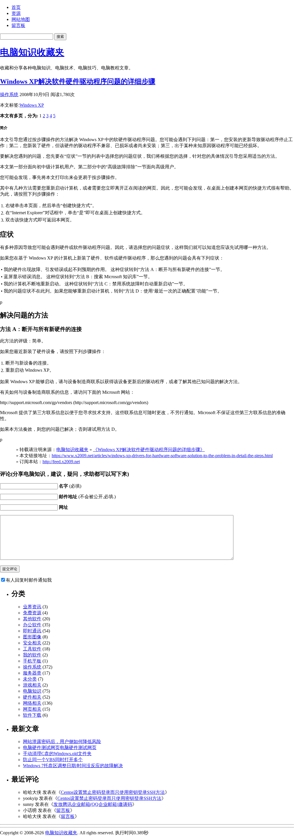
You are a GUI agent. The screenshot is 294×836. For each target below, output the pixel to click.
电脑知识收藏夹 (32, 52)
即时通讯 (32, 630)
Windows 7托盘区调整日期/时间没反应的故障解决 (73, 765)
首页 (16, 7)
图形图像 (32, 636)
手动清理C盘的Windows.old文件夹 (57, 753)
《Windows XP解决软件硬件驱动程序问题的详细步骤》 (149, 449)
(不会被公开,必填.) (87, 496)
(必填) (70, 486)
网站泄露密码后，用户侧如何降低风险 (62, 741)
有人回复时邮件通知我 (29, 580)
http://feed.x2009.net (61, 461)
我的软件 (32, 654)
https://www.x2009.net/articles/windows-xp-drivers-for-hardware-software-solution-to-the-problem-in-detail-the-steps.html (162, 455)
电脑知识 (32, 691)
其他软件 (32, 618)
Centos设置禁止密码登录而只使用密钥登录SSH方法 (113, 792)
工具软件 (32, 648)
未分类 (30, 679)
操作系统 (9, 94)
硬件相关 (32, 697)
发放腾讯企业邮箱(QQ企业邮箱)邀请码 (92, 804)
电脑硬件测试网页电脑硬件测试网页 (59, 747)
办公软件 (32, 624)
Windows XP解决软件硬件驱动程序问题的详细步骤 (77, 81)
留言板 (18, 25)
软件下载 (32, 715)
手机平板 (32, 660)
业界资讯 (32, 606)
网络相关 (32, 703)
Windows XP (32, 105)
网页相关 (32, 709)
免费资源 (32, 612)
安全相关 (32, 642)
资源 (16, 13)
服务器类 (32, 673)
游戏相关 (32, 685)
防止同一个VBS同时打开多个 (53, 759)
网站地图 (20, 19)
